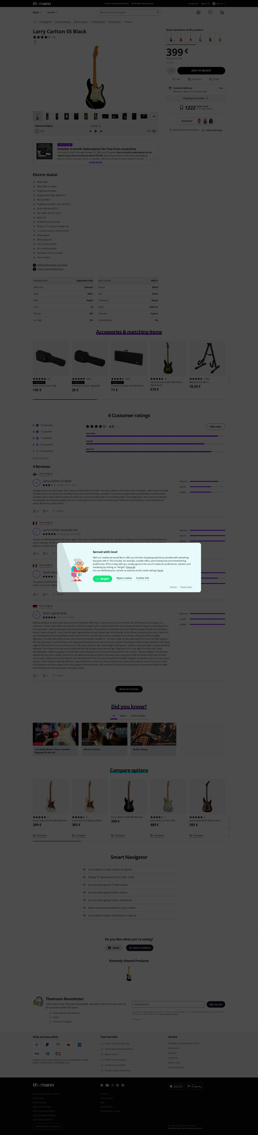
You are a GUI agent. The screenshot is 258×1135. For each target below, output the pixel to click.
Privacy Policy (186, 587)
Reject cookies (124, 578)
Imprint (173, 587)
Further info (142, 578)
